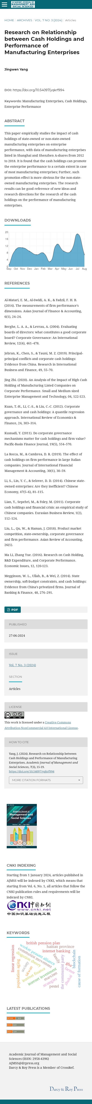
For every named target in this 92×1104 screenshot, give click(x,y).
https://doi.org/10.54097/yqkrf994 (38, 90)
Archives (24, 20)
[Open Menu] (4, 4)
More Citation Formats (31, 780)
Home (9, 20)
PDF (14, 609)
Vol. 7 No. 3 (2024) (48, 20)
